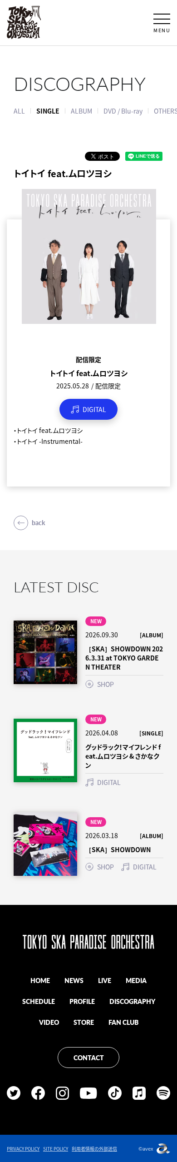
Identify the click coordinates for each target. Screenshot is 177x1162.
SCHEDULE (38, 1001)
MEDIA (136, 980)
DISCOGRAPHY (132, 1001)
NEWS (74, 980)
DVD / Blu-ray (123, 110)
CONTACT (89, 1057)
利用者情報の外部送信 (94, 1148)
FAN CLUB (123, 1022)
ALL (19, 110)
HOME (40, 980)
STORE (84, 1022)
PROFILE (82, 1001)
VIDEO (49, 1022)
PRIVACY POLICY (23, 1148)
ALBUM (81, 110)
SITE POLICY (55, 1148)
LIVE (104, 980)
